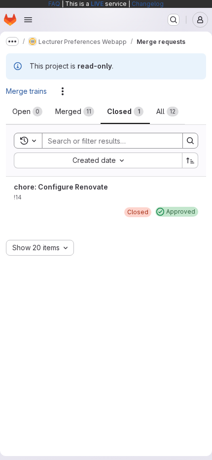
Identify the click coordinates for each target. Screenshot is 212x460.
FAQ (54, 3)
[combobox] (98, 160)
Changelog (148, 3)
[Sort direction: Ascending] (190, 160)
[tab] (27, 111)
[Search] (190, 141)
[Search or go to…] (173, 20)
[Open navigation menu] (28, 20)
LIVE (97, 3)
